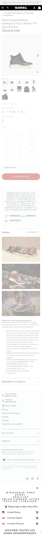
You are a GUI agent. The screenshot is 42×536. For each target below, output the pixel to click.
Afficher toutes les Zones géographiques (20, 532)
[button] (2, 7)
